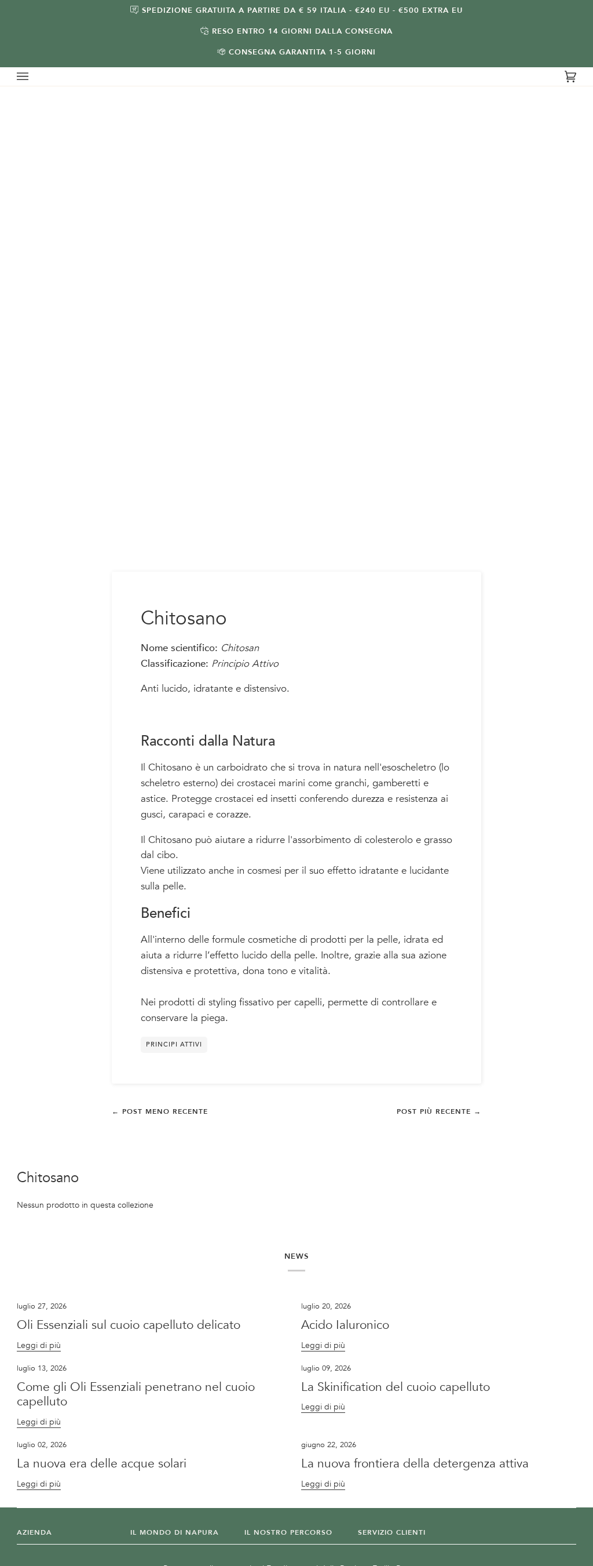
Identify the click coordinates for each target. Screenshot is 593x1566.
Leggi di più (39, 1345)
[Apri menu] (34, 76)
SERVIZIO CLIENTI (392, 1532)
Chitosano (48, 1178)
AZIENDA (34, 1532)
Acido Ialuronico (347, 1325)
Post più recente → (439, 1111)
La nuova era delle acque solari (101, 1463)
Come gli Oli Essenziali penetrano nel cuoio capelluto (136, 1395)
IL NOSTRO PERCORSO (288, 1532)
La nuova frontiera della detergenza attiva (415, 1463)
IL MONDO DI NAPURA (174, 1532)
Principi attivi (174, 1044)
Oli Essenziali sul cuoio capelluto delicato (128, 1325)
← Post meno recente (160, 1111)
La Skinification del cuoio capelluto (395, 1387)
